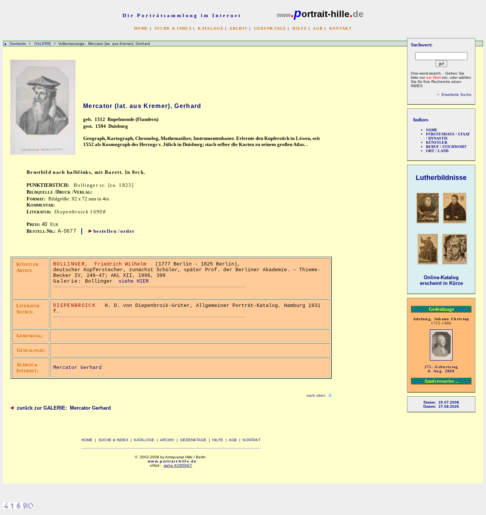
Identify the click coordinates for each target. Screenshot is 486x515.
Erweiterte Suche (457, 94)
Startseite (17, 43)
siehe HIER (133, 281)
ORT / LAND (437, 151)
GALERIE (43, 43)
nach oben (315, 395)
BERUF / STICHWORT (446, 147)
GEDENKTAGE (270, 28)
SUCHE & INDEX (173, 28)
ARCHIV (238, 28)
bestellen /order (114, 231)
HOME (141, 28)
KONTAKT (340, 28)
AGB (318, 28)
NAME (431, 130)
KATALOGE (211, 28)
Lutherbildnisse (441, 177)
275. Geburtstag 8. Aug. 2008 (441, 369)
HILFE (299, 28)
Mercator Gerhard (77, 367)
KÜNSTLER (436, 142)
